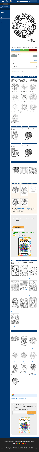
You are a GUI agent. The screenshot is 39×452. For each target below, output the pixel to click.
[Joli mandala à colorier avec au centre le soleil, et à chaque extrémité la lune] (24, 100)
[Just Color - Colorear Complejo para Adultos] (19, 443)
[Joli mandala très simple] (24, 205)
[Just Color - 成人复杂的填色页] (23, 443)
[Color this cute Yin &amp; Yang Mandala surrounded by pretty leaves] (15, 384)
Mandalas (35, 60)
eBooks (37, 3)
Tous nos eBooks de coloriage (18, 230)
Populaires (15, 3)
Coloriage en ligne (32, 3)
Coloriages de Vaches (15, 326)
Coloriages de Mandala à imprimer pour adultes (29, 126)
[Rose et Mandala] (33, 372)
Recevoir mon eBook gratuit (32, 412)
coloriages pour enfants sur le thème (23, 208)
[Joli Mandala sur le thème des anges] (24, 90)
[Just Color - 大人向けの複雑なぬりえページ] (25, 443)
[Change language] (37, 1)
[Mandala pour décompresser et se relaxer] (15, 205)
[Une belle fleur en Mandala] (15, 192)
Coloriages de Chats (15, 375)
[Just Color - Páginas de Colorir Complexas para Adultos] (22, 443)
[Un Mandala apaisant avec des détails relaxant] (15, 100)
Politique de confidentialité (31, 414)
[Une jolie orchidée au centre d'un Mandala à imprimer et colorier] (15, 121)
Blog (18, 3)
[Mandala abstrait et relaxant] (33, 90)
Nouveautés (10, 3)
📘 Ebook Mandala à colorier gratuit (4, 26)
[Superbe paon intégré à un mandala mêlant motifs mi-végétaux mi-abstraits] (33, 100)
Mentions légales (22, 441)
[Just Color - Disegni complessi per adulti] (17, 443)
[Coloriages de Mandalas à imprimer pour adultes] (11, 398)
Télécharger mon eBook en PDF (18, 227)
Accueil (2, 3)
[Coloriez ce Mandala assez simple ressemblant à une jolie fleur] (24, 110)
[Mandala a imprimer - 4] (33, 192)
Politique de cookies (26, 441)
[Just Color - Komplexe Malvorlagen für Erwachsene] (20, 443)
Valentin (36, 59)
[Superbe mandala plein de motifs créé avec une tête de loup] (24, 195)
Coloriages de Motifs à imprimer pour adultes (28, 143)
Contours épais (3, 22)
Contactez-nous (18, 441)
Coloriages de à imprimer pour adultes (19, 398)
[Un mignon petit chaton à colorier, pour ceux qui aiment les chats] (15, 373)
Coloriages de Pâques (14, 158)
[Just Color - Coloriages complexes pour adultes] (16, 443)
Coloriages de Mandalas (33, 348)
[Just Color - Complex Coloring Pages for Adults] (14, 443)
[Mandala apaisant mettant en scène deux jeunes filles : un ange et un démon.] (15, 90)
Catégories (5, 3)
